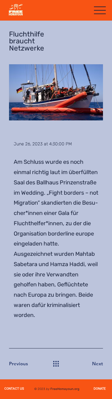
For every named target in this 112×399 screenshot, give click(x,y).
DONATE (100, 389)
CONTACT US (14, 389)
